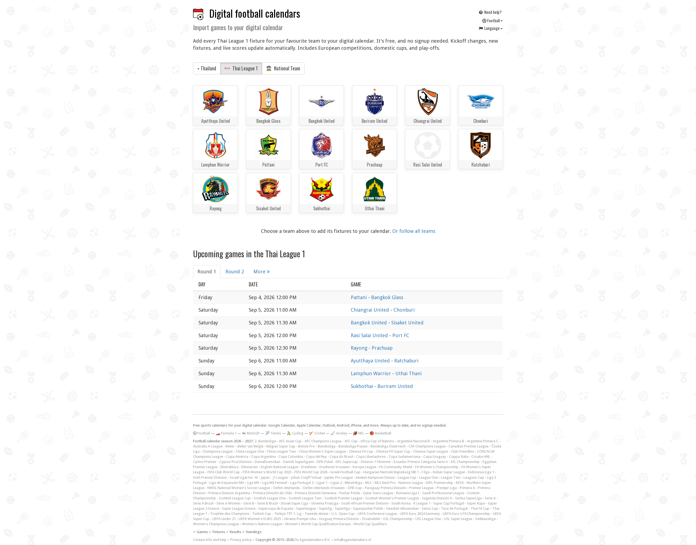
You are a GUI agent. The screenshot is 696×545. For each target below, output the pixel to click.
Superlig (325, 508)
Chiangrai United (370, 310)
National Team (286, 68)
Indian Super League (449, 472)
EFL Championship (465, 462)
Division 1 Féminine (376, 462)
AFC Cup (351, 441)
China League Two (281, 451)
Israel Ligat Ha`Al (244, 477)
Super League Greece (239, 508)
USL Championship (397, 519)
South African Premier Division (365, 503)
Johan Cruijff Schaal (306, 477)
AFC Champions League (322, 441)
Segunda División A (437, 498)
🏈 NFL (358, 433)
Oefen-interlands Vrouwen (324, 488)
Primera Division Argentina (229, 493)
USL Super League (458, 519)
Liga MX (253, 483)
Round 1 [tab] (206, 271)
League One (428, 477)
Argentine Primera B (448, 441)
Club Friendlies (462, 451)
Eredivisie (308, 467)
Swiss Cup (430, 508)
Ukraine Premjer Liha (300, 519)
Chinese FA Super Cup (393, 451)
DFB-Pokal (325, 462)
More (260, 271)
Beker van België (250, 446)
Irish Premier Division (210, 477)
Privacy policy (241, 540)
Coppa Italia (458, 457)
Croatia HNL (480, 457)
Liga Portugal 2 (301, 483)
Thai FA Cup (480, 508)
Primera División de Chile (272, 493)
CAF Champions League (427, 446)
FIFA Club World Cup (223, 472)
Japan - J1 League (274, 477)
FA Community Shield (395, 467)
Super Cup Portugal (448, 503)
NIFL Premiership (439, 483)
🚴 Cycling (295, 433)
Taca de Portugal (454, 508)
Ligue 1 (322, 483)
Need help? (492, 12)
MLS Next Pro (385, 483)
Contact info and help (209, 540)
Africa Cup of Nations (377, 441)
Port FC (400, 335)
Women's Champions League (216, 524)
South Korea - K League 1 (410, 503)
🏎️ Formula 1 (226, 433)
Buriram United (395, 386)
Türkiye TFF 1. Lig (288, 514)
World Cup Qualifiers (370, 524)
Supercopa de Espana (276, 508)
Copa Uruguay (434, 457)
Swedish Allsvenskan (402, 508)
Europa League (364, 467)
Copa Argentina (263, 457)
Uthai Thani (408, 373)
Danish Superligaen (298, 462)
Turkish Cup (261, 514)
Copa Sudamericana (404, 457)
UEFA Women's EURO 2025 (260, 519)
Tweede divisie (316, 514)
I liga (426, 472)
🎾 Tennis (273, 433)
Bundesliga (326, 446)
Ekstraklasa (229, 467)
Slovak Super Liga (294, 503)
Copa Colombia (291, 457)
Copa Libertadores (371, 457)
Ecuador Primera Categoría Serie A (421, 462)
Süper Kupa (476, 503)
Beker (230, 446)
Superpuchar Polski (368, 508)
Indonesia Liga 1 (481, 472)
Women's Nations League (262, 524)
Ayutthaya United (371, 361)
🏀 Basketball (380, 433)
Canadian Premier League (469, 446)
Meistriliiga (353, 483)
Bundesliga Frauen (353, 446)
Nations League (411, 483)
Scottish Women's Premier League (392, 498)
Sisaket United (407, 322)
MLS (368, 483)
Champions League (218, 451)
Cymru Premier (204, 462)
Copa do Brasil (341, 457)
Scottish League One (270, 498)
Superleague (306, 508)
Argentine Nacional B (413, 441)
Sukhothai (362, 386)
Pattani (359, 297)
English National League (279, 467)
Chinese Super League (430, 451)
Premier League (421, 488)
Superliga (342, 508)
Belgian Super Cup (280, 446)
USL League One (428, 519)
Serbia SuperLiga (468, 498)
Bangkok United (369, 322)
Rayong (360, 348)
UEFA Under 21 (224, 519)
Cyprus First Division (235, 462)
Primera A (467, 488)
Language (492, 28)
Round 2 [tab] (234, 271)
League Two (451, 477)
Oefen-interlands (286, 488)
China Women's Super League (322, 451)
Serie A (490, 498)
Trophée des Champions (229, 514)
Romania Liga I (407, 493)
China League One (250, 451)
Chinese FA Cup (361, 451)
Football (493, 20)
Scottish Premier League (343, 498)
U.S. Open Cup (343, 514)
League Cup (407, 477)
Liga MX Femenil (274, 483)
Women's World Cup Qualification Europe (318, 524)
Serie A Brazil (203, 503)
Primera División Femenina (315, 493)
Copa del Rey (316, 457)
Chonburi (404, 310)
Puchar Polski (349, 493)
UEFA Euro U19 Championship (466, 514)
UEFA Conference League (377, 514)
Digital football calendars (254, 13)
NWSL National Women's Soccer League (238, 488)
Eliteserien (249, 467)
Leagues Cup (474, 477)
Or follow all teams (413, 231)
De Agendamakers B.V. (312, 540)
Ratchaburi (406, 361)
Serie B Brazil (267, 503)
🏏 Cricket (317, 433)
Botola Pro (306, 446)
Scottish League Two (305, 498)
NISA (460, 483)
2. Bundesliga (265, 441)
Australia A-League (208, 446)
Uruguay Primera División (339, 519)
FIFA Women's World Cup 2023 (267, 472)
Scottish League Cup (235, 498)
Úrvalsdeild (371, 519)
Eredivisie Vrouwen (334, 467)
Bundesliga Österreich (388, 446)
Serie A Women (228, 503)
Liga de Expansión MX (226, 483)
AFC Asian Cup (290, 441)
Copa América (237, 457)
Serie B (248, 503)
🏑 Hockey (338, 433)
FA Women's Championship (436, 467)
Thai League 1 (244, 68)
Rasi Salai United (370, 335)
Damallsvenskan (267, 462)
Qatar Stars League (378, 493)
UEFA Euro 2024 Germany (420, 514)
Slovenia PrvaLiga (324, 503)
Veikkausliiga (485, 519)
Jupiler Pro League (338, 477)
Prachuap (382, 348)
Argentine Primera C (482, 441)
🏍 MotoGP (251, 433)
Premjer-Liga (447, 488)
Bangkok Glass (387, 297)
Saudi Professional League (443, 493)
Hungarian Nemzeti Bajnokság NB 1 (391, 472)
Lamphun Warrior (371, 373)
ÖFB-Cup (355, 488)
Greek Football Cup (345, 472)
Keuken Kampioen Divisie (375, 477)
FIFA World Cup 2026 (310, 472)
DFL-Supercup (347, 462)
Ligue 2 (336, 483)
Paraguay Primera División (385, 488)
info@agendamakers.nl (352, 540)
